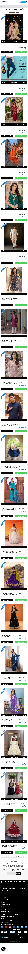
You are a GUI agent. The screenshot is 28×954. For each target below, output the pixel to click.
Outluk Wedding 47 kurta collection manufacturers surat (10, 425)
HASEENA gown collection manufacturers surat (8, 636)
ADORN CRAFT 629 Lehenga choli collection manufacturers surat (9, 552)
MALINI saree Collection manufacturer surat (7, 678)
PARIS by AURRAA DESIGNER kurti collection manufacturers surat (9, 172)
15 (17, 858)
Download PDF (7, 51)
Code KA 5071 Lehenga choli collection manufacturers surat (9, 467)
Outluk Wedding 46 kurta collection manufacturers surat (10, 341)
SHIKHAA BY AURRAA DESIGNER (8, 45)
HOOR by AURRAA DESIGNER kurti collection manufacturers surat (9, 130)
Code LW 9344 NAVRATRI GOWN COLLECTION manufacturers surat (9, 762)
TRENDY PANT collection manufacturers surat (7, 88)
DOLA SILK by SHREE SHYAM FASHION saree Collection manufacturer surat (9, 509)
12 (10, 858)
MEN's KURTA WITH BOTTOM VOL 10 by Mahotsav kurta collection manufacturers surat (9, 256)
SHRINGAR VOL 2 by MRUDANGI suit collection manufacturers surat (9, 214)
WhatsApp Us (21, 51)
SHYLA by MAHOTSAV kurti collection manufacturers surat (10, 299)
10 (23, 856)
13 (12, 858)
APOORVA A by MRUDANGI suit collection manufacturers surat (9, 383)
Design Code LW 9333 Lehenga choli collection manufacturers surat (9, 846)
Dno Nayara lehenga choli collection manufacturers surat (9, 594)
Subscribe (18, 873)
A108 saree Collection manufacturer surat (7, 720)
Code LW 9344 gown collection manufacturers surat (8, 804)
